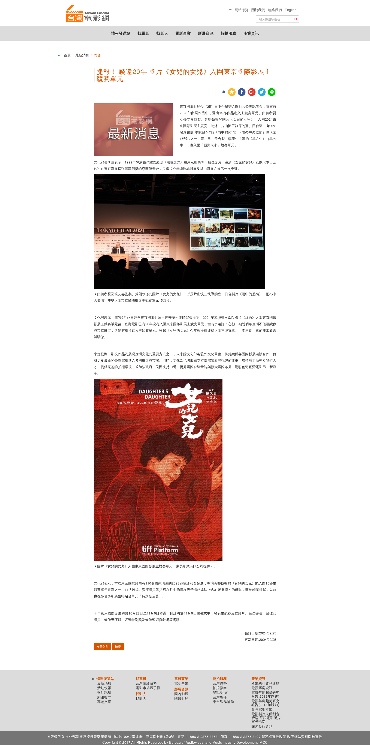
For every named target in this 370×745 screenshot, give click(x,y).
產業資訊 (251, 33)
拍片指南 (220, 688)
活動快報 (104, 688)
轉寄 (118, 646)
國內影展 (181, 694)
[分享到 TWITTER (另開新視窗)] (261, 92)
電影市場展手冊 (148, 688)
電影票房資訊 (261, 688)
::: (230, 9)
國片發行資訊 (261, 726)
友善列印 (103, 646)
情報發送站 (120, 33)
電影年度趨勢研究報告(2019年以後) (265, 694)
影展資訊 (205, 33)
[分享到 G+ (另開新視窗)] (251, 92)
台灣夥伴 (220, 697)
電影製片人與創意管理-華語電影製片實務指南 (266, 717)
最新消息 (82, 54)
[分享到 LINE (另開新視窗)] (271, 92)
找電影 (143, 33)
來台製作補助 (223, 702)
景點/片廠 (220, 692)
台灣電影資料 (146, 683)
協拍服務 (228, 33)
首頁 (67, 54)
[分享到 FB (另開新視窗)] (241, 92)
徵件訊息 (104, 692)
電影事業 (183, 33)
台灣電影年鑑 (261, 709)
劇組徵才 (104, 697)
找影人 (162, 33)
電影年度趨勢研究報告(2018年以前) (265, 702)
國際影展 (181, 698)
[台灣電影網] (87, 14)
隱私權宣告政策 (274, 736)
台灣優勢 (220, 683)
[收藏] (231, 92)
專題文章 (104, 702)
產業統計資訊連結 (265, 683)
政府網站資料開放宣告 (304, 736)
